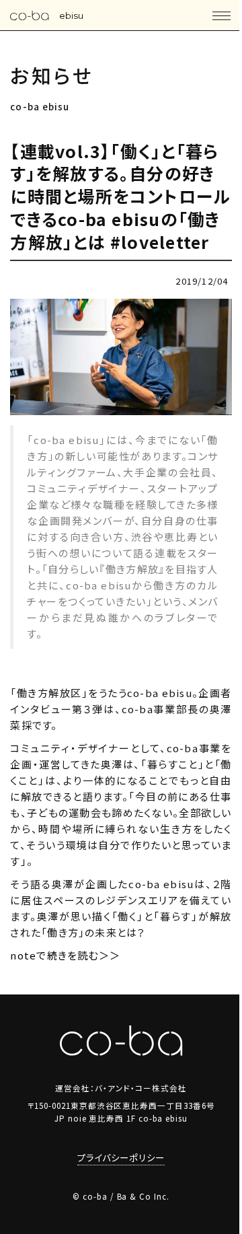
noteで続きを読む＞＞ (65, 955)
